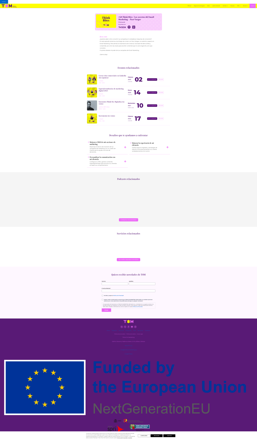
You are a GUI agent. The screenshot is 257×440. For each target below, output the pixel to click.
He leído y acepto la (114, 295)
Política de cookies (131, 334)
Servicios (225, 5)
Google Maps (128, 354)
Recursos (245, 5)
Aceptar (169, 435)
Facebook (128, 326)
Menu (4, 1)
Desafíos (114, 330)
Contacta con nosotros (128, 220)
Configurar (144, 435)
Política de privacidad (119, 334)
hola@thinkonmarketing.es (128, 350)
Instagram (135, 326)
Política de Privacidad (118, 295)
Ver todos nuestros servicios (128, 259)
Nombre (104, 281)
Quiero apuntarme (152, 79)
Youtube (132, 326)
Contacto (252, 5)
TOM (238, 5)
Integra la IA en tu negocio (199, 5)
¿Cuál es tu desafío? (216, 5)
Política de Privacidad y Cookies (124, 437)
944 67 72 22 (128, 345)
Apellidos (131, 281)
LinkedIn (121, 326)
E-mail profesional (106, 288)
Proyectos (232, 5)
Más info (161, 79)
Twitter (125, 326)
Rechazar (156, 435)
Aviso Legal (140, 334)
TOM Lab (189, 5)
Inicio (208, 5)
